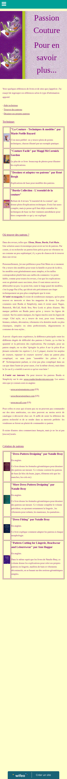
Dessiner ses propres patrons (17, 113)
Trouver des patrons (13, 109)
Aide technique (11, 105)
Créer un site (43, 775)
